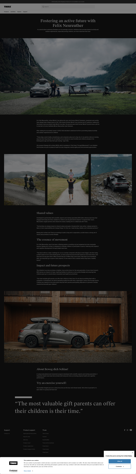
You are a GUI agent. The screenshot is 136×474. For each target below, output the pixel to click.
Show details (27, 471)
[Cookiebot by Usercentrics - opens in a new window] (13, 471)
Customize (119, 466)
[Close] (132, 453)
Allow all (119, 461)
